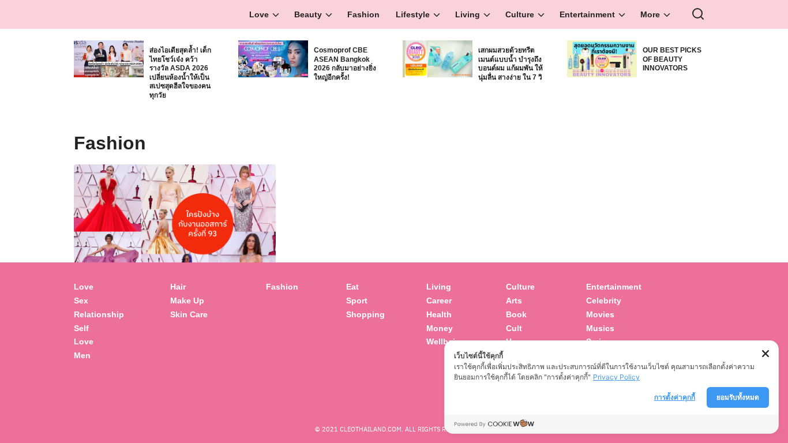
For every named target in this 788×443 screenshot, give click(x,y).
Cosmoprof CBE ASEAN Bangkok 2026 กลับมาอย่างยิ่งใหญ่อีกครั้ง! (345, 63)
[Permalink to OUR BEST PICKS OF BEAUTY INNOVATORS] (602, 58)
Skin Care (189, 314)
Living (467, 14)
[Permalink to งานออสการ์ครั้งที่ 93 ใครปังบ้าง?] (175, 231)
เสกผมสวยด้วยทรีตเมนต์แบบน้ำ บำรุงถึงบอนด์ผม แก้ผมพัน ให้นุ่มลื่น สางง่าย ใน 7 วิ (510, 63)
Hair (178, 286)
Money (439, 328)
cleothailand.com (370, 429)
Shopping (365, 314)
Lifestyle (413, 14)
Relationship (99, 314)
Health (439, 314)
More (650, 14)
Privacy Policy (616, 377)
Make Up (187, 300)
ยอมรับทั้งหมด (737, 397)
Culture (519, 14)
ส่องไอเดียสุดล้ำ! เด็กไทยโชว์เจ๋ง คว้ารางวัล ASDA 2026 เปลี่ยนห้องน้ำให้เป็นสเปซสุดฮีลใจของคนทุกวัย (180, 72)
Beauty (308, 14)
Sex (81, 300)
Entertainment (587, 14)
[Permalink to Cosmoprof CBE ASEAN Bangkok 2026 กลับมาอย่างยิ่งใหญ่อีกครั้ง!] (273, 58)
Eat (352, 286)
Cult (515, 328)
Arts (514, 300)
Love (259, 14)
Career (439, 300)
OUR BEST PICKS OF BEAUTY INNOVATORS (672, 59)
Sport (356, 300)
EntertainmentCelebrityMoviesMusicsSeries (613, 314)
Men (82, 355)
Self (81, 328)
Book (516, 314)
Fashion (363, 14)
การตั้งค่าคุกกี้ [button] (674, 397)
